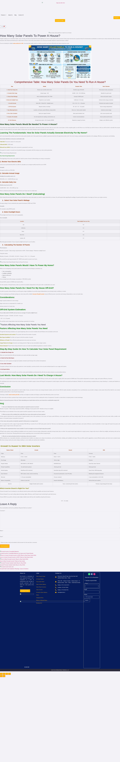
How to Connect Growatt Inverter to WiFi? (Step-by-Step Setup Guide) (16, 557)
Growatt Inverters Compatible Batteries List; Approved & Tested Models (16, 553)
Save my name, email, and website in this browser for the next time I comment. (19, 542)
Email (1, 536)
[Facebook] (92, 574)
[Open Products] (5, 15)
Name (1, 530)
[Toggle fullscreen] (4, 674)
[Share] (7, 674)
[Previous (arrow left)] (1, 676)
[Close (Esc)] (9, 674)
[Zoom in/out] (1, 674)
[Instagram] (94, 574)
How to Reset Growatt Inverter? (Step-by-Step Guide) (12, 561)
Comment (2, 510)
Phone (85, 594)
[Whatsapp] (89, 574)
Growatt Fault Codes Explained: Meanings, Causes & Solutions (14, 568)
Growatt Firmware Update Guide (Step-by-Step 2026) (12, 564)
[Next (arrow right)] (4, 676)
